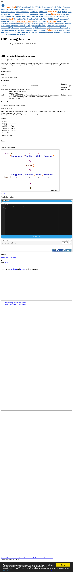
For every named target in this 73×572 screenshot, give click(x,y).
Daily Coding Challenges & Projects (15, 303)
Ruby (9, 14)
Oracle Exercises (26, 28)
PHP (59, 12)
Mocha (35, 12)
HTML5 (38, 7)
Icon (17, 12)
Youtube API (32, 19)
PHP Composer (31, 14)
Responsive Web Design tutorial (13, 9)
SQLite (35, 16)
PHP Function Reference (8, 257)
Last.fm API (64, 19)
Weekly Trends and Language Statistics (16, 304)
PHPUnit (47, 14)
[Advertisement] (23, 48)
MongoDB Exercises (16, 30)
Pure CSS (52, 9)
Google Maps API (44, 19)
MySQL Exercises (39, 28)
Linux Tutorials (7, 34)
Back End (52, 11)
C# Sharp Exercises (54, 26)
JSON (40, 21)
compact (9, 261)
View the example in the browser (11, 194)
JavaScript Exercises (16, 24)
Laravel (40, 14)
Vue (27, 12)
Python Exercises (18, 26)
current (7, 262)
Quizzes (16, 34)
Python (64, 12)
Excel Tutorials (59, 30)
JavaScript (30, 7)
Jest (31, 12)
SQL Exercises (13, 28)
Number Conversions (62, 32)
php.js (53, 7)
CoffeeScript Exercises (62, 24)
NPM (41, 12)
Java (69, 12)
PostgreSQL (27, 16)
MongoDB (48, 16)
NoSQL (41, 16)
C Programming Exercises (36, 26)
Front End (11, 7)
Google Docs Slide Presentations (41, 32)
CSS (24, 7)
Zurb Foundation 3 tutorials (37, 9)
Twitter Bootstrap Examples (35, 30)
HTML (19, 7)
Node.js (4, 14)
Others (49, 30)
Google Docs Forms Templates (16, 32)
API (11, 19)
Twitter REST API (8, 21)
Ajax (45, 21)
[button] (36, 2)
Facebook (13, 269)
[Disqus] (36, 385)
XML (35, 21)
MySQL (18, 16)
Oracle (55, 16)
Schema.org (46, 7)
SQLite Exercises (53, 28)
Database (55, 14)
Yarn (45, 12)
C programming (18, 14)
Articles (22, 34)
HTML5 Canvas (62, 9)
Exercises (51, 21)
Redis (60, 16)
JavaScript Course (8, 12)
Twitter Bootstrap (63, 7)
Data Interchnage (24, 21)
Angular (22, 12)
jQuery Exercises (31, 24)
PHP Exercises (6, 26)
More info (6, 570)
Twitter (22, 269)
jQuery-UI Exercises (46, 24)
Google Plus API (19, 19)
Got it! (63, 565)
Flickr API (55, 19)
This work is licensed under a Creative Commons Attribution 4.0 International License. (27, 558)
